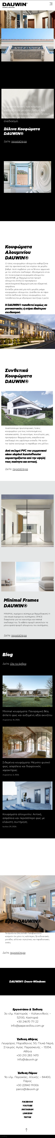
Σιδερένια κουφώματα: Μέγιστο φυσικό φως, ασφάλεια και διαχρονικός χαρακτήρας (26, 766)
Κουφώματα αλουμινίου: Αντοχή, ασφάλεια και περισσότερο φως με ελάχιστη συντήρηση (24, 818)
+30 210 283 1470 (27, 1055)
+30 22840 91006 (27, 1085)
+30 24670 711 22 (27, 1021)
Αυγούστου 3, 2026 (11, 775)
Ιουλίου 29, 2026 (9, 827)
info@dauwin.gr (27, 1059)
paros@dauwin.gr (27, 1089)
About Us (8, 966)
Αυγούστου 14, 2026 (11, 720)
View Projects (27, 479)
